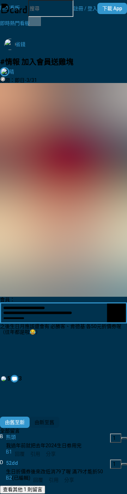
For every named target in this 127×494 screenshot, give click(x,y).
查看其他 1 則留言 (22, 489)
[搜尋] (34, 21)
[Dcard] (14, 8)
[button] (85, 8)
